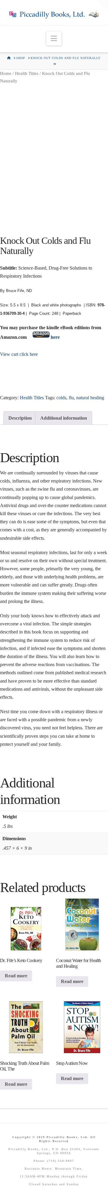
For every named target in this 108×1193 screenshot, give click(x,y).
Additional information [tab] (63, 418)
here (55, 337)
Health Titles (26, 73)
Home (5, 73)
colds (61, 397)
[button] (54, 38)
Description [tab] (20, 418)
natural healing (90, 397)
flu (71, 397)
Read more (16, 975)
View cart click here (19, 354)
